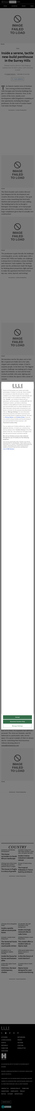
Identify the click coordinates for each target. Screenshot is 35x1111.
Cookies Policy (20, 417)
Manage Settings (17, 726)
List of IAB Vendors (8, 449)
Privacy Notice (9, 417)
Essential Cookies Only (17, 721)
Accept (17, 717)
